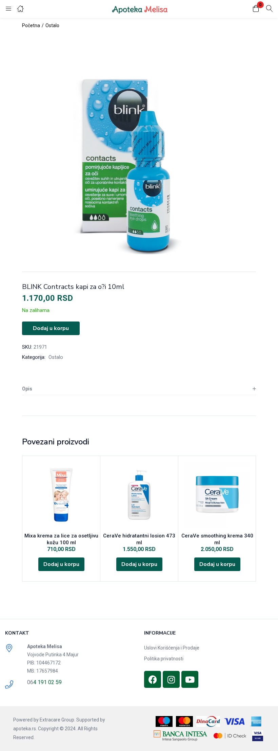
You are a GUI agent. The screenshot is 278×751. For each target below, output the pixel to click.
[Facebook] (152, 679)
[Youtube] (189, 679)
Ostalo (52, 25)
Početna (31, 25)
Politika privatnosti (163, 658)
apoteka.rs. (25, 728)
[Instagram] (171, 679)
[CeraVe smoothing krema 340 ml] (217, 494)
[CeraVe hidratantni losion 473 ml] (139, 494)
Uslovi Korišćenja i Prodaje (171, 648)
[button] (256, 9)
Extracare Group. (57, 719)
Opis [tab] (27, 388)
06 (30, 682)
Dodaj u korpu (51, 328)
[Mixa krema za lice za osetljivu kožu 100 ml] (61, 494)
